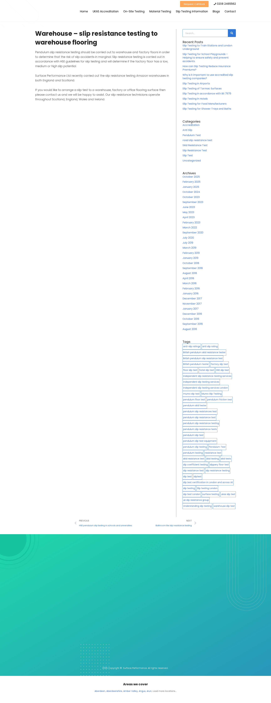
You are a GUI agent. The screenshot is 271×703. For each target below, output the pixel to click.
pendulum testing (193, 452)
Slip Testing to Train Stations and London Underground (207, 47)
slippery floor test (219, 464)
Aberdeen (100, 691)
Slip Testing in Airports (196, 83)
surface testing (210, 494)
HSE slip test (222, 370)
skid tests (226, 458)
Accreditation (191, 125)
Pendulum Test (192, 135)
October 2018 (191, 263)
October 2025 (191, 177)
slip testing (189, 488)
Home (84, 11)
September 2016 (193, 324)
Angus (142, 691)
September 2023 (193, 202)
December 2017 (192, 298)
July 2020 (188, 238)
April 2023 (189, 217)
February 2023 (191, 222)
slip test (187, 476)
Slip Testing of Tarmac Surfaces (202, 88)
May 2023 (188, 212)
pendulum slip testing (195, 446)
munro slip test (191, 393)
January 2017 (191, 309)
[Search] (232, 33)
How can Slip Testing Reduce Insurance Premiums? (207, 67)
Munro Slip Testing (212, 393)
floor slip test (190, 370)
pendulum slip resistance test (199, 417)
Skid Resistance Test (195, 145)
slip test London (191, 494)
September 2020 (193, 232)
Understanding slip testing (197, 506)
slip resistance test (193, 470)
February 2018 (191, 288)
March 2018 (190, 283)
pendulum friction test (219, 399)
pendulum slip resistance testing (201, 423)
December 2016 (192, 314)
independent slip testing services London (205, 387)
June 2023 (189, 207)
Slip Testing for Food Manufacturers (204, 103)
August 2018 (190, 273)
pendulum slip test (193, 435)
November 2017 (192, 303)
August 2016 (190, 329)
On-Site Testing (134, 11)
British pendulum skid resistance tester (204, 352)
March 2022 (190, 227)
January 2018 (191, 293)
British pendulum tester (196, 364)
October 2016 (191, 319)
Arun (149, 691)
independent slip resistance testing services (207, 376)
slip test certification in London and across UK (208, 482)
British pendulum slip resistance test (203, 358)
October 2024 (191, 192)
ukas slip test (228, 494)
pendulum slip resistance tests (200, 429)
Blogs (216, 11)
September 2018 (193, 268)
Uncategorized (192, 160)
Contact (230, 11)
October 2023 (191, 197)
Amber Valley (130, 691)
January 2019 (190, 258)
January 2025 (191, 187)
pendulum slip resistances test (200, 411)
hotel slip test (206, 370)
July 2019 (188, 243)
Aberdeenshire (114, 691)
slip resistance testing (218, 470)
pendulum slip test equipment (199, 440)
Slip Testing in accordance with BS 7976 (207, 93)
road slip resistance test (197, 140)
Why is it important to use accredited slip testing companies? (208, 76)
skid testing (212, 458)
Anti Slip (187, 130)
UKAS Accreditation (106, 11)
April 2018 (188, 278)
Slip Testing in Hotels (195, 98)
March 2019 (189, 248)
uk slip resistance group (196, 500)
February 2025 (191, 182)
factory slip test (219, 364)
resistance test (213, 452)
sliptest (198, 476)
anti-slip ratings (191, 346)
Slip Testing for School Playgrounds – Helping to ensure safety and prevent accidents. (206, 57)
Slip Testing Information (192, 11)
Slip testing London (207, 488)
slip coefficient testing (195, 464)
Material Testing (160, 11)
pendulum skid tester (194, 405)
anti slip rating (210, 346)
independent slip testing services (201, 381)
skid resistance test (193, 458)
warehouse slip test (224, 506)
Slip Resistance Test (195, 150)
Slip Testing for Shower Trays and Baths (207, 109)
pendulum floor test (194, 399)
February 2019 (191, 253)
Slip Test (188, 155)
